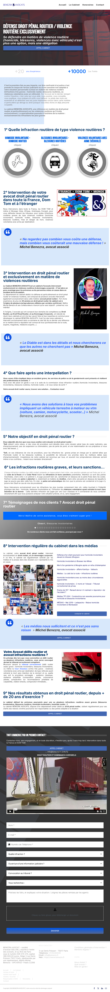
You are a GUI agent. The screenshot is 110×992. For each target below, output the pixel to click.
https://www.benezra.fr (54, 957)
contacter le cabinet (82, 614)
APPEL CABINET (43, 48)
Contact (6, 981)
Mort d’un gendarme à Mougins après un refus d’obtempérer (81, 565)
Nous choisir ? (80, 962)
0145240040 (55, 953)
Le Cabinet (17, 970)
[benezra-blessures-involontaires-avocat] (55, 147)
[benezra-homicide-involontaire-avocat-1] (17, 147)
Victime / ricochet (9, 977)
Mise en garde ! (81, 966)
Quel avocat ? (80, 964)
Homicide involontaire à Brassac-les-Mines (74, 561)
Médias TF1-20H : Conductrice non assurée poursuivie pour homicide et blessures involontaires (81, 597)
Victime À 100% (8, 972)
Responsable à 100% (10, 979)
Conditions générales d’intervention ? (90, 947)
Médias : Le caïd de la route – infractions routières (77, 573)
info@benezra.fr (51, 955)
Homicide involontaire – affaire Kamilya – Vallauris (77, 569)
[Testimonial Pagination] (35, 527)
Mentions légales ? (82, 950)
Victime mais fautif (9, 974)
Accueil (5, 970)
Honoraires (26, 979)
